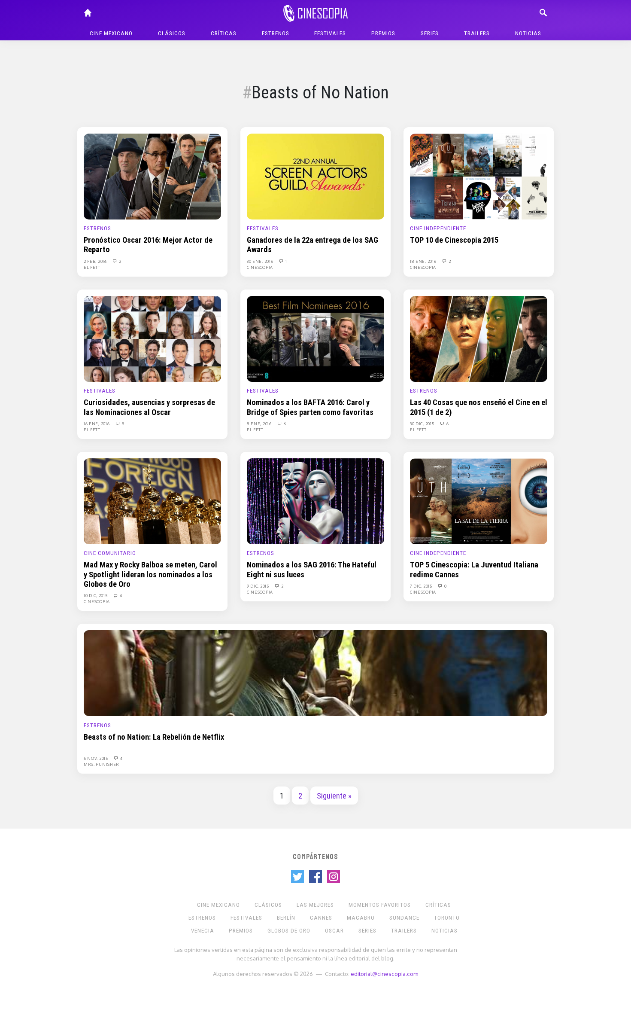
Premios (383, 33)
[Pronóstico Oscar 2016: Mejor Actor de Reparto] (152, 176)
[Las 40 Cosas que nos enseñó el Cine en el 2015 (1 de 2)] (478, 338)
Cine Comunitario (110, 553)
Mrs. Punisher (101, 764)
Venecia (202, 930)
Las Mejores (315, 905)
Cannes (321, 918)
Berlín (286, 918)
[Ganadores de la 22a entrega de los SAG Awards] (315, 176)
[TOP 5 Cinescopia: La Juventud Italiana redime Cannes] (478, 501)
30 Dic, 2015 (422, 423)
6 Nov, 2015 (96, 758)
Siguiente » (334, 796)
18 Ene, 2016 (423, 261)
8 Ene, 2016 (260, 423)
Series (430, 33)
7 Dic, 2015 (421, 585)
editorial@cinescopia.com (384, 973)
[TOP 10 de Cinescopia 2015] (478, 176)
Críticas (224, 33)
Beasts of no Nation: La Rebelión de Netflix (154, 737)
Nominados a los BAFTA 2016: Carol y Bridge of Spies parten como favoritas (310, 407)
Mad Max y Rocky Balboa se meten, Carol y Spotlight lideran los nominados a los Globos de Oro (150, 574)
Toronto (447, 918)
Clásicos (171, 33)
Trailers (477, 33)
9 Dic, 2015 (258, 585)
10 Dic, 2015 (96, 595)
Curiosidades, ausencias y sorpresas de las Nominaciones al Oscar (149, 407)
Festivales (330, 33)
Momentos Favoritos (380, 905)
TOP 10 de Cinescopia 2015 (454, 240)
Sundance (404, 918)
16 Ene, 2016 (97, 423)
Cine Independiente (438, 228)
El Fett (92, 267)
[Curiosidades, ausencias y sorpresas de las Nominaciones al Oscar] (152, 338)
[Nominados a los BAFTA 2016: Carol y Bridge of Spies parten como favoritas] (315, 338)
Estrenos (275, 33)
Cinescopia (260, 267)
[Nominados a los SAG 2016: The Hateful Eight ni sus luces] (315, 501)
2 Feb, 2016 (96, 261)
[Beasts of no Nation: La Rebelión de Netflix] (315, 672)
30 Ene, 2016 (260, 261)
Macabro (361, 918)
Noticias (528, 33)
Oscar (334, 930)
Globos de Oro (288, 930)
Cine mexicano (111, 33)
